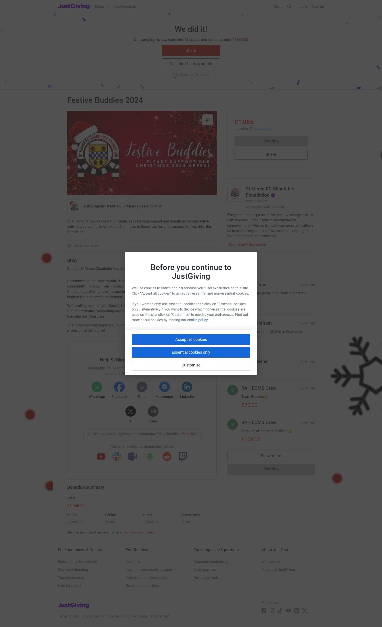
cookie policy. (197, 320)
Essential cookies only (191, 352)
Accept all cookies (191, 339)
